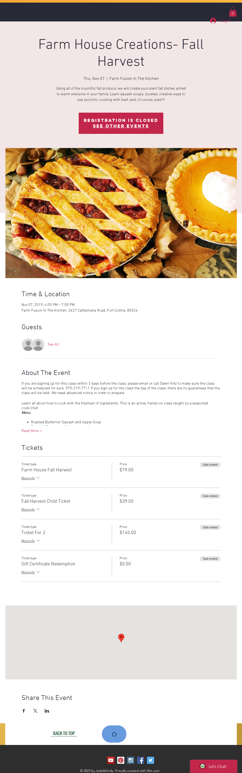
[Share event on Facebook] (24, 711)
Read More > (32, 431)
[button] (233, 12)
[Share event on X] (35, 711)
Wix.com (153, 771)
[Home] (114, 734)
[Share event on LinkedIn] (47, 711)
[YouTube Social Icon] (110, 760)
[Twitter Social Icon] (150, 760)
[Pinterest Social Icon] (120, 760)
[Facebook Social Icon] (140, 760)
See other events (121, 126)
